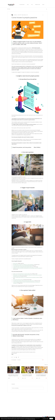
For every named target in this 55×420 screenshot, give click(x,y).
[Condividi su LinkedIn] (16, 357)
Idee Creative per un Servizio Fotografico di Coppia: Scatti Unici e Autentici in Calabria (13, 375)
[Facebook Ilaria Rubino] (44, 416)
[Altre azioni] (42, 14)
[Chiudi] (53, 418)
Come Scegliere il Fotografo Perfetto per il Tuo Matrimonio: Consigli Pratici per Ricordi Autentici (27, 375)
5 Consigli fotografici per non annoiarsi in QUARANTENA (41, 375)
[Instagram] (42, 416)
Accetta (51, 418)
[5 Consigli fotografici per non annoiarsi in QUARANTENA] (41, 369)
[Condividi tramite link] (18, 357)
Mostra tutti (46, 364)
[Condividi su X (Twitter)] (14, 357)
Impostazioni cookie (45, 418)
